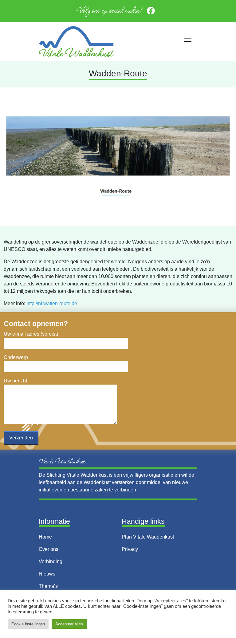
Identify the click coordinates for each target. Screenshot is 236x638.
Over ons (48, 549)
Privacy (130, 549)
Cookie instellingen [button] (28, 624)
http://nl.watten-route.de (51, 303)
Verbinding (50, 561)
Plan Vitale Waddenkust (148, 536)
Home (45, 536)
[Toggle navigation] (188, 41)
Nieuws (47, 573)
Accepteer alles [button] (69, 624)
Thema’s (48, 586)
